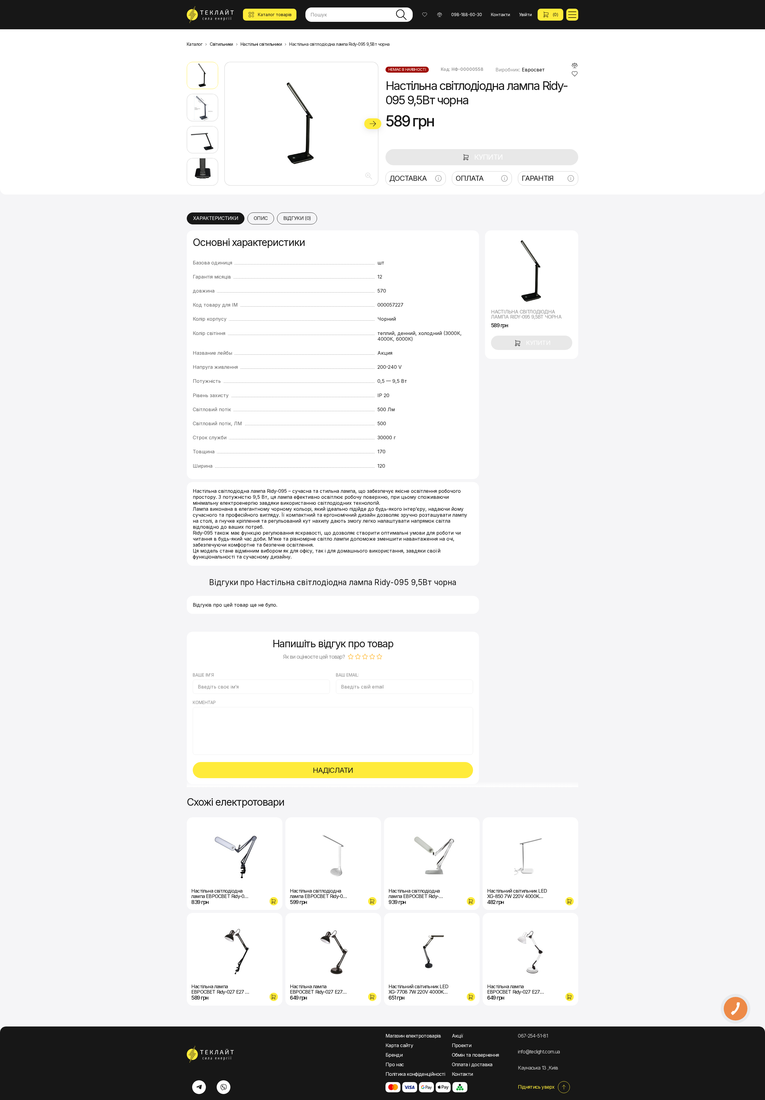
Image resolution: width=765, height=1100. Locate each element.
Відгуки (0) (297, 218)
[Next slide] (372, 123)
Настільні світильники (261, 44)
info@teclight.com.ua (539, 1052)
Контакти (500, 14)
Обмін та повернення (475, 1055)
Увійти (525, 14)
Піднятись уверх (536, 1087)
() (556, 14)
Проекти (462, 1045)
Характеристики (215, 218)
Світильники (221, 44)
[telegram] (199, 1087)
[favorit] (574, 73)
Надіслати (333, 770)
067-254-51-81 (533, 1036)
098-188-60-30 (466, 14)
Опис (260, 218)
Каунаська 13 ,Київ (538, 1068)
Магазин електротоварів (413, 1036)
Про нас (394, 1064)
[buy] (274, 901)
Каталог (194, 44)
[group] (301, 124)
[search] (401, 14)
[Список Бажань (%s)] (425, 15)
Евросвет (533, 70)
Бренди (394, 1055)
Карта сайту (399, 1045)
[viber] (223, 1087)
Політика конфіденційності (415, 1074)
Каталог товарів (275, 14)
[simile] (574, 65)
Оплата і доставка (472, 1064)
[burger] (572, 15)
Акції (457, 1036)
